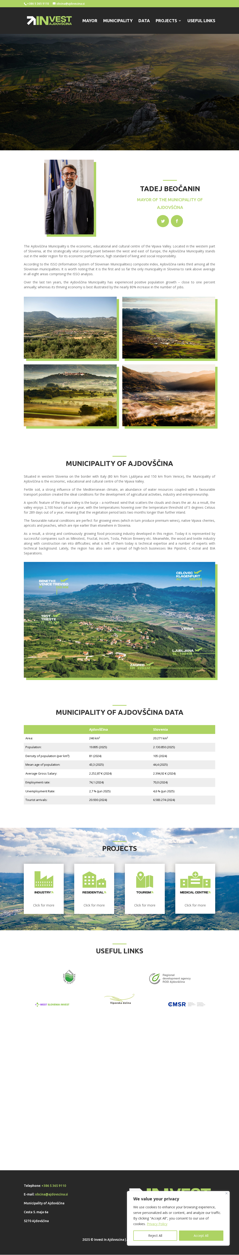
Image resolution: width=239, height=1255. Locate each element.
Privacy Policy (157, 1224)
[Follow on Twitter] (163, 221)
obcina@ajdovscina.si (51, 1194)
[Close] (226, 1193)
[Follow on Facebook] (177, 221)
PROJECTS (166, 21)
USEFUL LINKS (201, 21)
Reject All (155, 1235)
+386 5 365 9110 (54, 1186)
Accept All (201, 1235)
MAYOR (89, 21)
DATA (144, 21)
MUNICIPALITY (118, 21)
